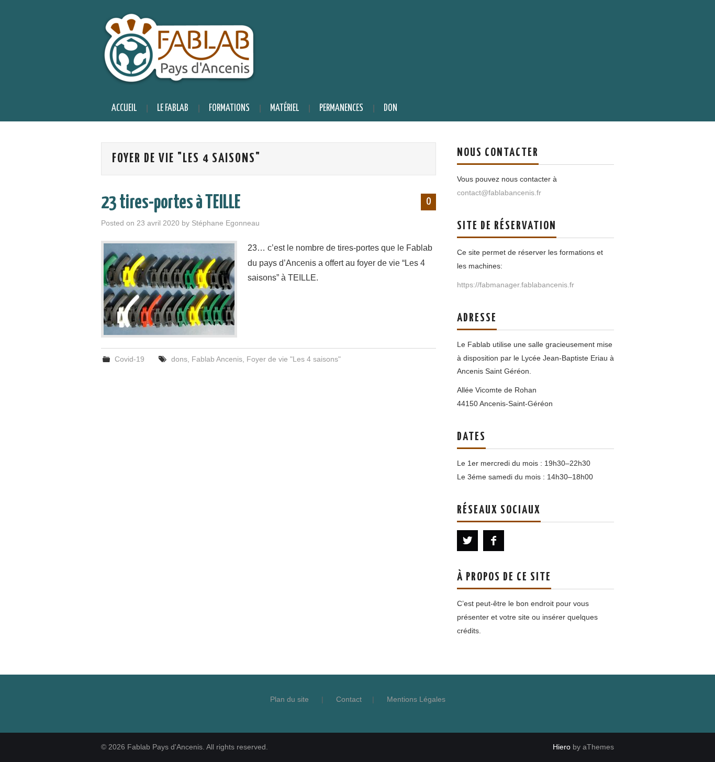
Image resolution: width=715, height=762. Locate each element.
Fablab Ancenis (217, 359)
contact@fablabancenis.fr (499, 192)
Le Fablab (172, 108)
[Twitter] (467, 540)
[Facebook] (493, 540)
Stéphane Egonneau (226, 223)
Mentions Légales (416, 699)
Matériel (284, 108)
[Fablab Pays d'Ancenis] (178, 46)
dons (179, 359)
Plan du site (289, 699)
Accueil (124, 108)
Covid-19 (129, 359)
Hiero (562, 747)
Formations (229, 108)
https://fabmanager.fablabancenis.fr (515, 285)
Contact (349, 699)
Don (390, 108)
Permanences (341, 108)
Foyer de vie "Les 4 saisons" (294, 359)
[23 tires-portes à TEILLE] (169, 289)
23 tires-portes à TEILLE (171, 203)
